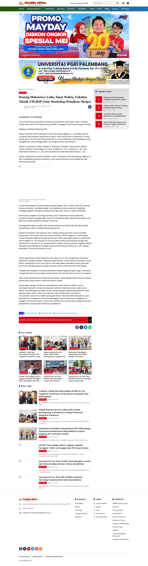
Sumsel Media (101, 503)
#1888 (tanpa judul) (120, 503)
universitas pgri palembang (66, 313)
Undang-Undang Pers (121, 539)
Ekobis (77, 507)
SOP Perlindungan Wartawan (119, 535)
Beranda (116, 507)
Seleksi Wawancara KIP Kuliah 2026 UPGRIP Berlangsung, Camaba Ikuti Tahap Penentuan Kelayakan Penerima (55, 354)
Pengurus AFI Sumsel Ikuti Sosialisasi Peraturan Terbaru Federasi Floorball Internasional (115, 98)
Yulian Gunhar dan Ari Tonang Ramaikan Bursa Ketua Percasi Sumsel (115, 107)
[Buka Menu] (128, 3)
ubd (97, 510)
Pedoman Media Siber (121, 524)
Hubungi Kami (118, 510)
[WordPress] (32, 548)
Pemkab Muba (101, 517)
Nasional (78, 517)
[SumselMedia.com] (32, 3)
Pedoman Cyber (119, 520)
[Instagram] (36, 548)
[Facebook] (77, 327)
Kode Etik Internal (119, 517)
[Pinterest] (28, 548)
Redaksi (115, 530)
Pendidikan (22, 93)
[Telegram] (85, 327)
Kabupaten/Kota (81, 513)
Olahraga (78, 510)
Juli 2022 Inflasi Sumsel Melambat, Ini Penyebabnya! (115, 115)
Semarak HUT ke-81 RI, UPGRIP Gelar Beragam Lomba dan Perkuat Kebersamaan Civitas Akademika (53, 379)
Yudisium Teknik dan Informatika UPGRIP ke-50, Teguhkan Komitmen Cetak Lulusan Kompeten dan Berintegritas (29, 354)
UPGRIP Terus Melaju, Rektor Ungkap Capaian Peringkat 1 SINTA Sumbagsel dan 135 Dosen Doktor (30, 379)
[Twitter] (81, 327)
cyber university (32, 313)
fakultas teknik (47, 313)
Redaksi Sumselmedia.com (32, 106)
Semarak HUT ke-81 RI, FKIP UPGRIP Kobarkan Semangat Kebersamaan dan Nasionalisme (80, 379)
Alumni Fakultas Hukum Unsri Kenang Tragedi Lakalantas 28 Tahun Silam (115, 123)
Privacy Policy (118, 527)
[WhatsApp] (90, 327)
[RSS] (40, 548)
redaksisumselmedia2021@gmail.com (37, 513)
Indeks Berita (117, 513)
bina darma (100, 513)
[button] (117, 3)
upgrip (98, 507)
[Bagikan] (90, 107)
